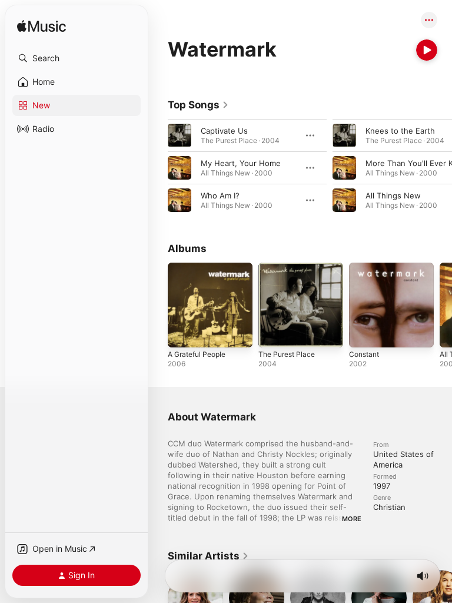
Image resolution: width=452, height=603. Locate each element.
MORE (351, 519)
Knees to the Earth (400, 130)
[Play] (426, 50)
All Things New (393, 195)
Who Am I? (220, 195)
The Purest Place (286, 354)
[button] (76, 58)
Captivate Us (224, 130)
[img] (41, 27)
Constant (364, 354)
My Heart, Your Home (241, 163)
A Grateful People (196, 354)
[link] (198, 104)
